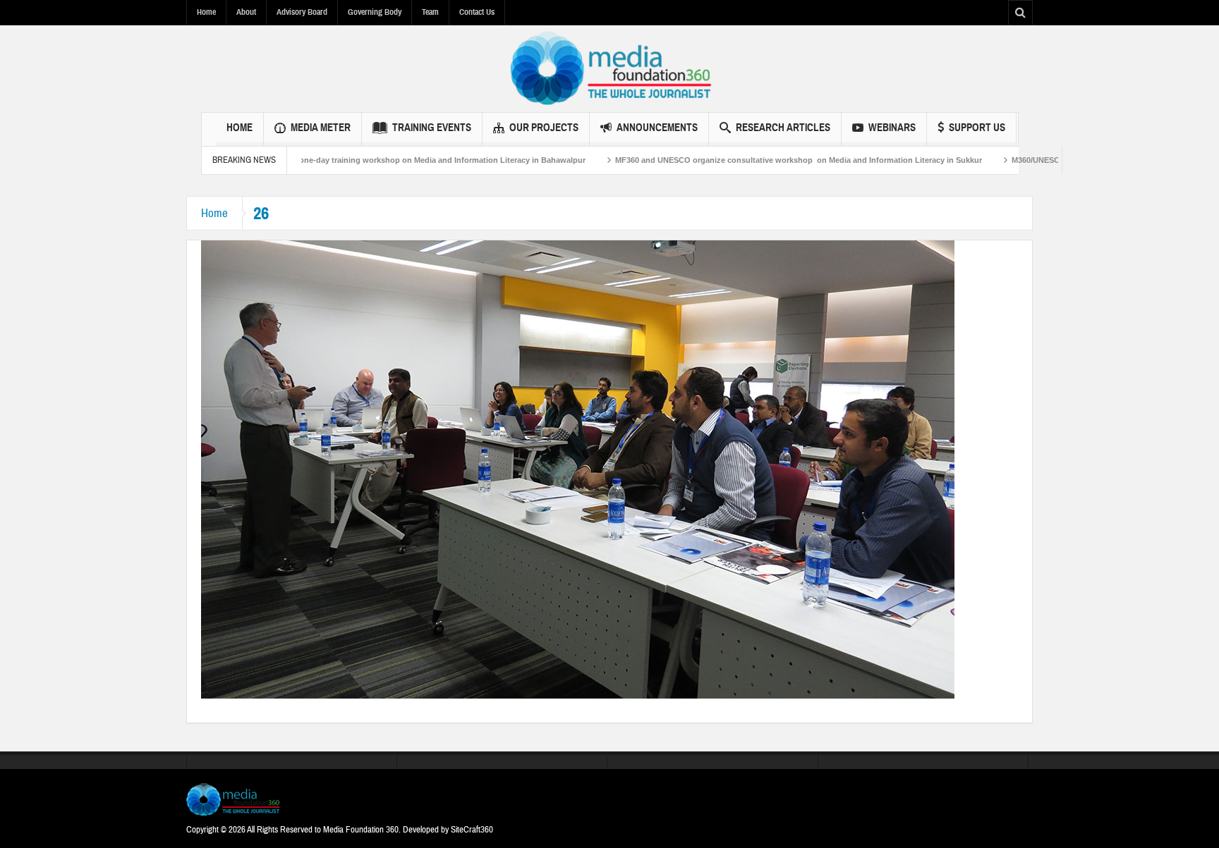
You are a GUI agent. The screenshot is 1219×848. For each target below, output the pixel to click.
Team (430, 12)
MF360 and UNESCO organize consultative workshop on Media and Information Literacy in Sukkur (754, 160)
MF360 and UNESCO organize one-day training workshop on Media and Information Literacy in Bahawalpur (342, 160)
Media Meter (321, 127)
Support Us (977, 127)
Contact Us (477, 12)
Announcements (657, 127)
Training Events (431, 127)
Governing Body (374, 12)
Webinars (892, 127)
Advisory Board (302, 12)
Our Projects (543, 127)
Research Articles (783, 127)
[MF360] (610, 68)
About (246, 12)
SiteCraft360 (472, 829)
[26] (577, 468)
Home (206, 12)
